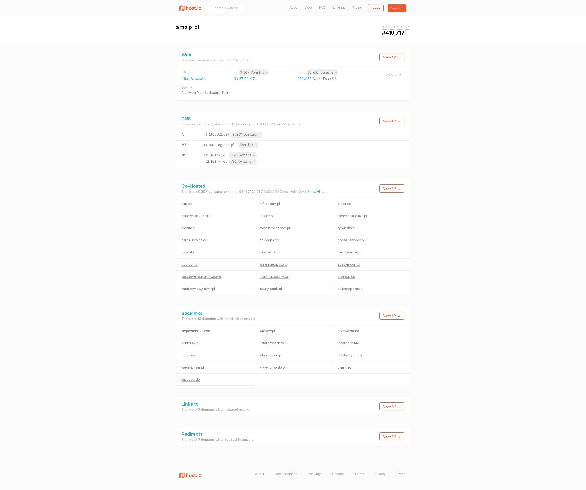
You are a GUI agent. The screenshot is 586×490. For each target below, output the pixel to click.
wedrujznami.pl (193, 367)
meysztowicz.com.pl (275, 228)
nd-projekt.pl (269, 240)
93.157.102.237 (244, 79)
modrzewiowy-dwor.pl (198, 289)
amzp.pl (187, 204)
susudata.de (191, 379)
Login (376, 8)
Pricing (357, 7)
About (294, 7)
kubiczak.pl (190, 343)
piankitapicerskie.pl (274, 276)
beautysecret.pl (349, 252)
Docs (309, 7)
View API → (392, 57)
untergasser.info (272, 343)
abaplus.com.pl (349, 264)
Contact (338, 474)
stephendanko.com (196, 331)
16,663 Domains (322, 72)
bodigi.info (190, 264)
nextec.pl (267, 216)
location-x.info (348, 343)
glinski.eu (345, 367)
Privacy (380, 474)
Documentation (286, 474)
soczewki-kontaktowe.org (201, 276)
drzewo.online (348, 331)
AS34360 (305, 79)
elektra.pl (345, 204)
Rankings (338, 7)
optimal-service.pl (351, 240)
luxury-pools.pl (271, 289)
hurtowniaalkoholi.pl (196, 216)
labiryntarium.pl (271, 355)
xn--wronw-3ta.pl (272, 367)
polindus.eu (346, 276)
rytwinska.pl (346, 228)
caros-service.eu (194, 240)
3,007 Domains (254, 72)
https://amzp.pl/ (193, 78)
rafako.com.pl (270, 204)
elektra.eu (189, 228)
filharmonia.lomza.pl (352, 216)
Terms (359, 474)
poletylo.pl (189, 252)
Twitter (401, 474)
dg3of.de (188, 355)
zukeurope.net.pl (350, 289)
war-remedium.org (273, 264)
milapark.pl (268, 252)
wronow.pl (267, 331)
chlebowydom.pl (350, 355)
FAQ (322, 7)
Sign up (397, 8)
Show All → (316, 191)
